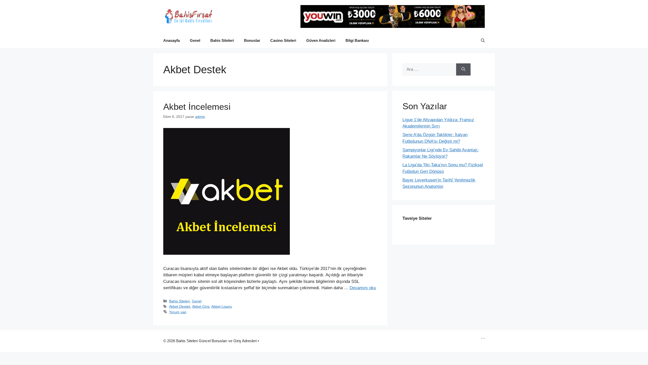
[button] (483, 40)
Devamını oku (363, 287)
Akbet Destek (179, 306)
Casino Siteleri (283, 40)
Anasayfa (171, 40)
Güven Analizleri (320, 40)
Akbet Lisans (221, 306)
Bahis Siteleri (222, 40)
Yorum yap (177, 312)
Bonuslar (252, 40)
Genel (195, 40)
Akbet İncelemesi (197, 107)
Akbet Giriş (201, 306)
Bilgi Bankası (357, 40)
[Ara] (463, 69)
